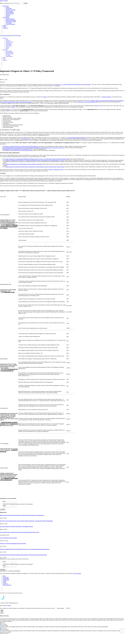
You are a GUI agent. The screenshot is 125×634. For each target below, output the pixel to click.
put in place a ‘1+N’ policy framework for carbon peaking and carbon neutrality (72, 84)
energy (61, 169)
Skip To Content (4, 0)
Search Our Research (5, 3)
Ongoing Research (10, 18)
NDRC (8, 109)
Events (4, 26)
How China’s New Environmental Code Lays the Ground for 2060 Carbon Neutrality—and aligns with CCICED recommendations (26, 520)
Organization (9, 8)
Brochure (8, 15)
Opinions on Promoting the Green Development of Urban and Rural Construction (23, 164)
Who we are (5, 5)
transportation (56, 169)
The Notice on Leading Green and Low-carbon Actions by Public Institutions (20, 146)
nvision (9, 605)
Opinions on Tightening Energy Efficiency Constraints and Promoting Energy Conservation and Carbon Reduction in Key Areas (34, 160)
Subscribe (3, 509)
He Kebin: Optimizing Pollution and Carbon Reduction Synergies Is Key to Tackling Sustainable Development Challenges (24, 549)
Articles (4, 25)
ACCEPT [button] (68, 608)
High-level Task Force (11, 20)
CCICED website (77, 573)
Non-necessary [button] (3, 628)
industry (51, 169)
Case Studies (9, 22)
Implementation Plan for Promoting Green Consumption (16, 149)
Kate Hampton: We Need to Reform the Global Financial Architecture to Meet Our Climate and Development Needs (23, 554)
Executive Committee (11, 9)
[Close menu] (0, 2)
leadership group (25, 138)
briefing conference (106, 96)
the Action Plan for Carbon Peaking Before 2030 (86, 102)
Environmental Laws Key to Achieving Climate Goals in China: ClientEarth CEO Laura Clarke (19, 532)
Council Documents (10, 24)
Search (25, 3)
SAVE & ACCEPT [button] (4, 633)
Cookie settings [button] (60, 608)
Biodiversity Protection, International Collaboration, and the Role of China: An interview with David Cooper (22, 515)
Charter (7, 7)
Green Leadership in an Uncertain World (8, 537)
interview (10, 103)
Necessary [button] (2, 622)
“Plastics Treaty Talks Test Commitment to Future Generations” (13, 543)
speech (96, 105)
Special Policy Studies (11, 21)
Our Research (6, 17)
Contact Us (5, 28)
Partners (7, 16)
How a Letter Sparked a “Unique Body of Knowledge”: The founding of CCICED (16, 526)
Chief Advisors (9, 11)
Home (4, 576)
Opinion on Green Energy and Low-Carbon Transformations (19, 150)
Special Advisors (9, 13)
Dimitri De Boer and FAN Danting (8, 77)
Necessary (4, 624)
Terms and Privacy (7, 585)
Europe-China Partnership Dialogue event (77, 137)
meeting (45, 96)
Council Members (10, 12)
